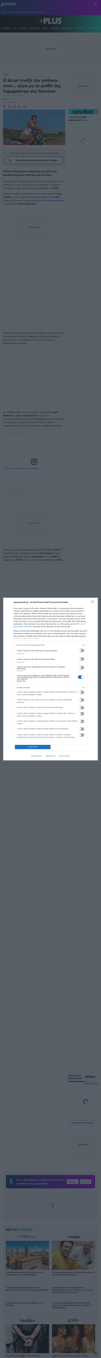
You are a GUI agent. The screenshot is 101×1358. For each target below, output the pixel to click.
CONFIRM (32, 747)
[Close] (93, 602)
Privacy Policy (64, 756)
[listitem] (50, 645)
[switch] (81, 650)
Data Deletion (36, 756)
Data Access (50, 756)
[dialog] (50, 679)
